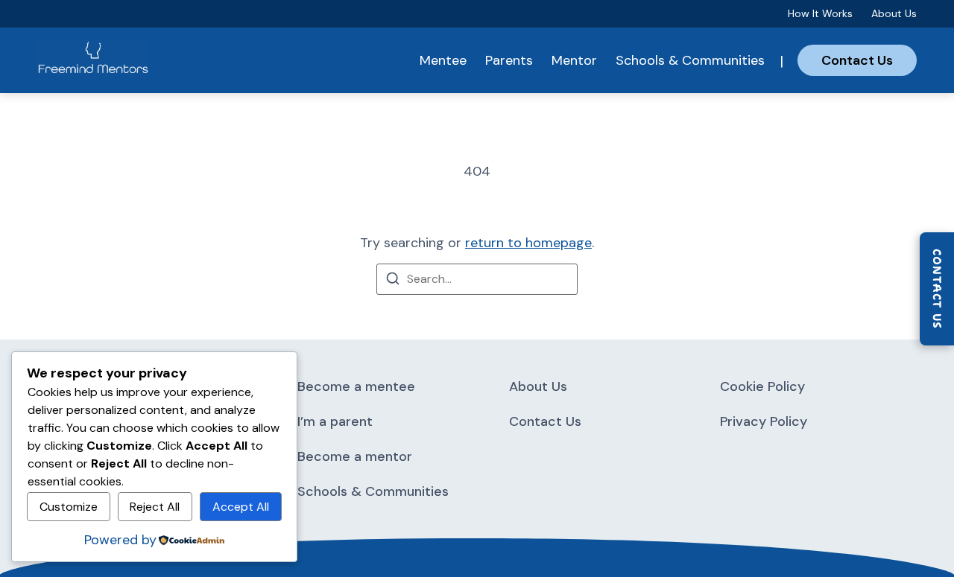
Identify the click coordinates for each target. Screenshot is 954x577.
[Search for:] (477, 279)
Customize (69, 506)
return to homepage (528, 243)
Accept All (240, 506)
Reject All (155, 506)
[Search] (392, 281)
